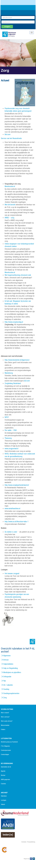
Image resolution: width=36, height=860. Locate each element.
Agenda (3, 771)
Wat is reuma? (5, 713)
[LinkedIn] (33, 858)
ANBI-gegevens (5, 779)
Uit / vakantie (8, 685)
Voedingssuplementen (11, 693)
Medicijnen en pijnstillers (12, 672)
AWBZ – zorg (9, 218)
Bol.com (7, 134)
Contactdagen (5, 754)
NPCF (7, 417)
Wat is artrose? (5, 717)
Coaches (3, 784)
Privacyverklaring (31, 842)
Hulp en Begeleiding (10, 668)
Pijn (4, 681)
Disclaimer (24, 842)
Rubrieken (4, 796)
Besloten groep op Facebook (9, 742)
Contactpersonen (6, 750)
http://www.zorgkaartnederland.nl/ (17, 485)
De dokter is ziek (11, 532)
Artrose (6, 660)
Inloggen (7, 26)
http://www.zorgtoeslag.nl (14, 322)
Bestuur (3, 775)
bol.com (27, 381)
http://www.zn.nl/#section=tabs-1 (16, 521)
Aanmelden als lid (6, 767)
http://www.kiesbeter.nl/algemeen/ (17, 360)
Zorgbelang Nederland (13, 383)
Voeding (6, 689)
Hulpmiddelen (8, 664)
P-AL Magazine (5, 746)
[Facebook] (31, 858)
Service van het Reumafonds (11, 138)
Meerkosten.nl (10, 186)
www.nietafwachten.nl (12, 508)
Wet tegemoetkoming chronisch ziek (18, 275)
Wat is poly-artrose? (6, 721)
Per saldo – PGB (11, 430)
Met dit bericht (10, 205)
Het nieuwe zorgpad (12, 573)
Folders (3, 729)
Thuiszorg (8, 438)
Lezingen (3, 800)
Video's (3, 804)
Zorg (5, 697)
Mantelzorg (9, 373)
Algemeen (7, 655)
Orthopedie (7, 676)
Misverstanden (5, 725)
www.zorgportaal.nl (11, 448)
